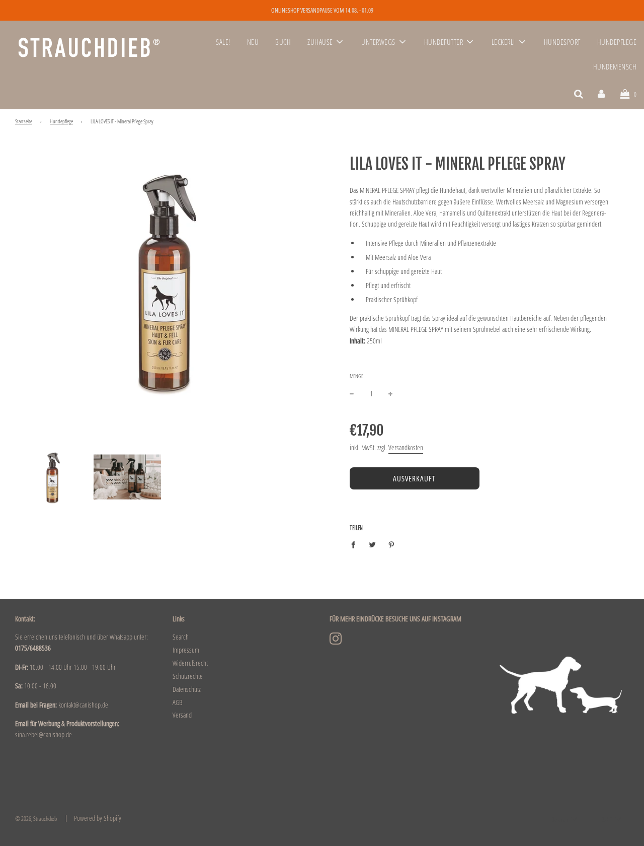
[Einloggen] (601, 93)
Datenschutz (187, 689)
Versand (182, 715)
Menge (356, 376)
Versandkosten (405, 447)
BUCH (283, 42)
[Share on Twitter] (372, 544)
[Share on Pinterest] (391, 544)
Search (181, 637)
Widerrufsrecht (190, 663)
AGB (177, 702)
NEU (253, 42)
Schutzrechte (188, 676)
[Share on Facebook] (356, 544)
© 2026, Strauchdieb (36, 818)
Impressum (186, 650)
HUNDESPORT (562, 42)
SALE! (223, 42)
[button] (564, 819)
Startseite (23, 121)
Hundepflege (61, 121)
